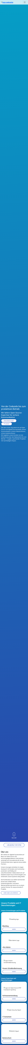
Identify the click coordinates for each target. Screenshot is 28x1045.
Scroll (14, 838)
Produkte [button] (6, 424)
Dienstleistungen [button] (9, 421)
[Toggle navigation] (24, 2)
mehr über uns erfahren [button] (11, 893)
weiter (14, 929)
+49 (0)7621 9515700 (14, 845)
